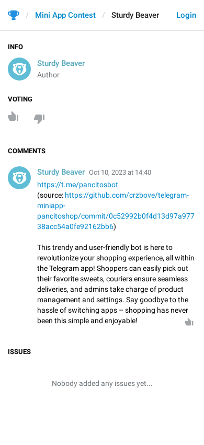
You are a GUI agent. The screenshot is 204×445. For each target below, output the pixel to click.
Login (186, 15)
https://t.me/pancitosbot (77, 184)
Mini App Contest (65, 15)
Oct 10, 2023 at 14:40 (120, 172)
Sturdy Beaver (61, 63)
